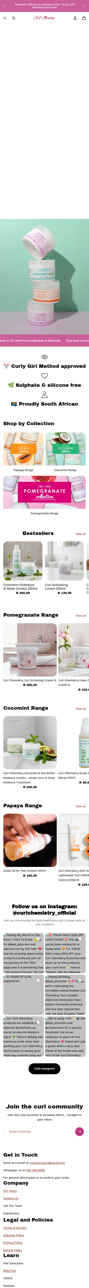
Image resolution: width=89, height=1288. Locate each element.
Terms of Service (14, 1227)
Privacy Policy (12, 1242)
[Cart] (84, 18)
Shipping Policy (13, 1235)
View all (81, 534)
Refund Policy (12, 1250)
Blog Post (9, 1271)
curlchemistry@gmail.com (47, 1162)
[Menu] (5, 18)
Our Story (10, 1190)
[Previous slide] (4, 6)
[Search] (13, 18)
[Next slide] (84, 6)
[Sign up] (79, 1131)
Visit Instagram (44, 1068)
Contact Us (10, 1198)
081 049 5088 (35, 1170)
